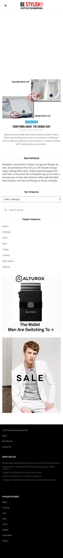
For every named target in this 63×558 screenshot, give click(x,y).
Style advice (8, 261)
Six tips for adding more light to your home (21, 472)
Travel (5, 249)
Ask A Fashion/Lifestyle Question (15, 430)
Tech (4, 237)
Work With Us (7, 441)
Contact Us (6, 446)
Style (4, 243)
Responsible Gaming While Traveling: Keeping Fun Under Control (28, 467)
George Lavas (25, 130)
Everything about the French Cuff (31, 126)
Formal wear (31, 122)
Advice (5, 226)
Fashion (6, 255)
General (6, 266)
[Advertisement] (31, 43)
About (4, 435)
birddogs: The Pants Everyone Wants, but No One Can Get (29, 479)
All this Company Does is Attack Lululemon (21, 476)
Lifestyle (6, 231)
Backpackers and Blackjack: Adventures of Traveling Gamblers (31, 463)
